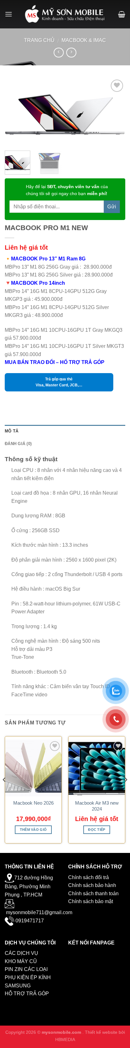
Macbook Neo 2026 (33, 803)
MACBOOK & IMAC (84, 40)
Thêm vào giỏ (33, 829)
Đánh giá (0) (18, 443)
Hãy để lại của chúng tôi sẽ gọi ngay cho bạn (67, 190)
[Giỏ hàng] (121, 14)
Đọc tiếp (96, 829)
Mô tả (11, 431)
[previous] (15, 112)
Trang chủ (39, 40)
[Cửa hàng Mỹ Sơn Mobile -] (65, 14)
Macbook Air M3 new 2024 (97, 806)
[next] (115, 112)
